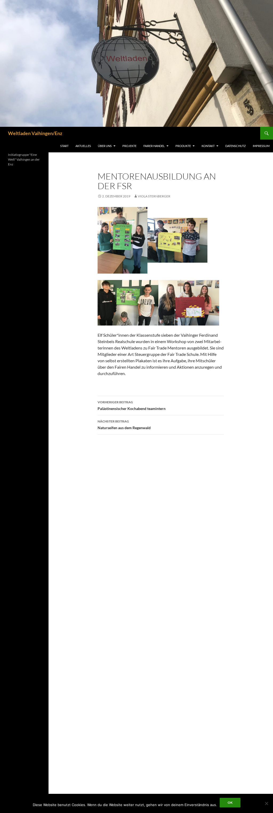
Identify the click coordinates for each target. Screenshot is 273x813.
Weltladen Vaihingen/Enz (35, 133)
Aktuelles (83, 146)
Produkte (183, 146)
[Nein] (266, 803)
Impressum (261, 146)
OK (230, 802)
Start (64, 146)
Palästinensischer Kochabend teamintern (132, 405)
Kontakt (208, 146)
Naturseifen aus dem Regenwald (124, 424)
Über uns (105, 146)
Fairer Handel (154, 146)
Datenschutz (235, 146)
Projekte (129, 146)
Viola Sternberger (154, 196)
